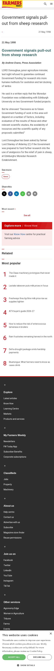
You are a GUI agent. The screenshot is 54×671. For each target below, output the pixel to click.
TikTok (7, 586)
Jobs (6, 479)
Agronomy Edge (11, 608)
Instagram (8, 581)
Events (7, 629)
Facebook (8, 560)
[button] (27, 665)
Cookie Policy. (36, 651)
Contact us (9, 517)
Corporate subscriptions (15, 457)
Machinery (9, 489)
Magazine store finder (14, 532)
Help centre (9, 512)
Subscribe (8, 527)
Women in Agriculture (14, 613)
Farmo (7, 624)
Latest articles (10, 398)
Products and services (14, 419)
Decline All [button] (39, 657)
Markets (7, 414)
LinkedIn (7, 570)
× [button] (51, 634)
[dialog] (27, 650)
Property (8, 484)
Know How (19, 234)
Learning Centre (11, 408)
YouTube (8, 575)
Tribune (7, 618)
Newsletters (9, 441)
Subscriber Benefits (13, 451)
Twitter (7, 565)
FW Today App (10, 446)
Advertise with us (12, 522)
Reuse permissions (13, 537)
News (5, 177)
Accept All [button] (14, 657)
